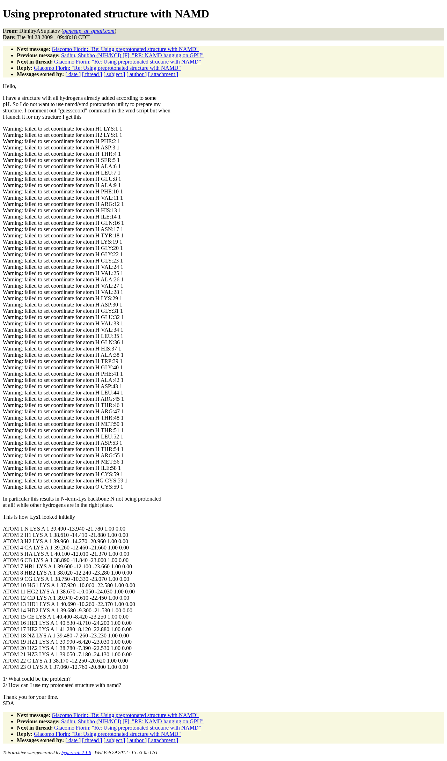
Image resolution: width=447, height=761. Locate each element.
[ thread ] (92, 74)
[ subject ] (114, 74)
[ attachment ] (163, 74)
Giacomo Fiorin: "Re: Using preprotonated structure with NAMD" (125, 49)
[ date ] (73, 74)
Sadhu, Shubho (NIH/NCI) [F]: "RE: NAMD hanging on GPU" (132, 55)
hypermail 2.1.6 (76, 752)
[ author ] (136, 74)
